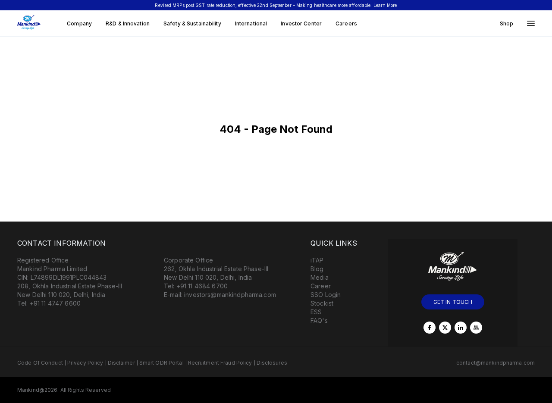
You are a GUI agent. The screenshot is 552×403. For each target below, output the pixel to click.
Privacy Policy (85, 362)
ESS (316, 312)
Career (320, 286)
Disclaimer (121, 362)
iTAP (317, 260)
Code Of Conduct (40, 362)
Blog (317, 268)
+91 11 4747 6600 (55, 303)
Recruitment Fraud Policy (220, 362)
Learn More (385, 5)
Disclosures (272, 362)
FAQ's (319, 320)
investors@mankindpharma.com (230, 294)
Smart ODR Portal (161, 362)
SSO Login (325, 294)
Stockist (321, 303)
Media (319, 277)
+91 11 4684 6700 (202, 286)
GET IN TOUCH (453, 302)
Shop (506, 23)
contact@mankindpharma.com (495, 362)
